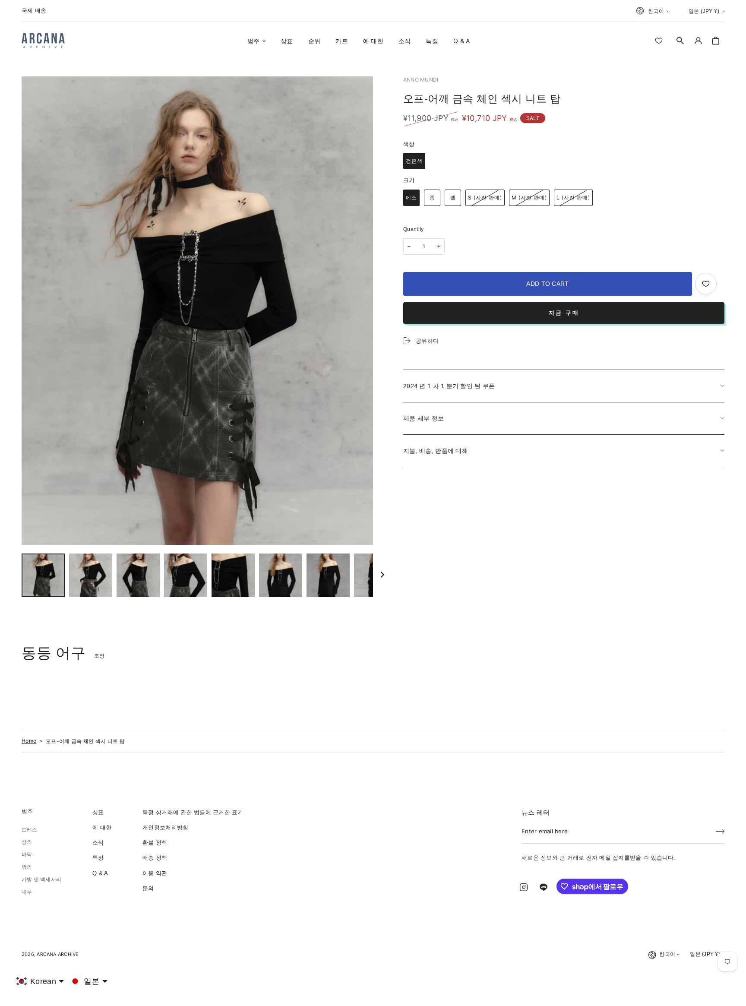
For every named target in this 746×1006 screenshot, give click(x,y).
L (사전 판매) (573, 197)
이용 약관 (154, 873)
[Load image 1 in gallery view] (43, 575)
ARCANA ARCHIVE (58, 954)
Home (29, 740)
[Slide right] (382, 575)
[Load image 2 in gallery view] (90, 575)
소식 (98, 842)
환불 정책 (154, 842)
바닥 (27, 854)
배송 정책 (154, 857)
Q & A (100, 873)
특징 (98, 857)
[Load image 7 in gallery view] (328, 575)
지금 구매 (564, 313)
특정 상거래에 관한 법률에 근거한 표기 (192, 812)
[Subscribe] (720, 828)
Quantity (413, 229)
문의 (148, 888)
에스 (411, 197)
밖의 (27, 867)
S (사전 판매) (485, 197)
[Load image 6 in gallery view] (280, 575)
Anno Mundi (420, 79)
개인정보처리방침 (165, 827)
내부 (27, 892)
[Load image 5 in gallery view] (233, 575)
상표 (98, 812)
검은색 (414, 161)
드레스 (30, 830)
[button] (680, 40)
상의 (27, 842)
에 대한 (101, 827)
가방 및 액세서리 (41, 879)
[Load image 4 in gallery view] (185, 575)
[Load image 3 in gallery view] (138, 575)
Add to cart (547, 283)
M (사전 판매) (529, 197)
